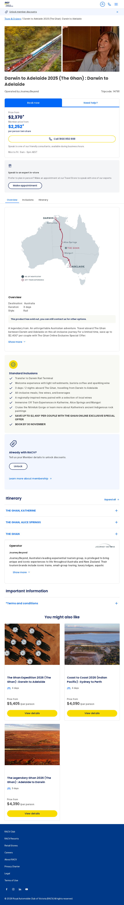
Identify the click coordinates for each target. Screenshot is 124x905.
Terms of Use (11, 881)
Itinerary (43, 199)
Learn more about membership (28, 478)
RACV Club (10, 832)
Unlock (18, 466)
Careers (9, 853)
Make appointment (25, 185)
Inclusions (28, 199)
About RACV (11, 860)
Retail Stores (11, 846)
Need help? (91, 103)
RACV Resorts (12, 839)
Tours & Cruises (13, 19)
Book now (33, 103)
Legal (7, 874)
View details (32, 713)
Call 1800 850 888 (64, 139)
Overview (12, 199)
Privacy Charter (12, 867)
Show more (15, 342)
